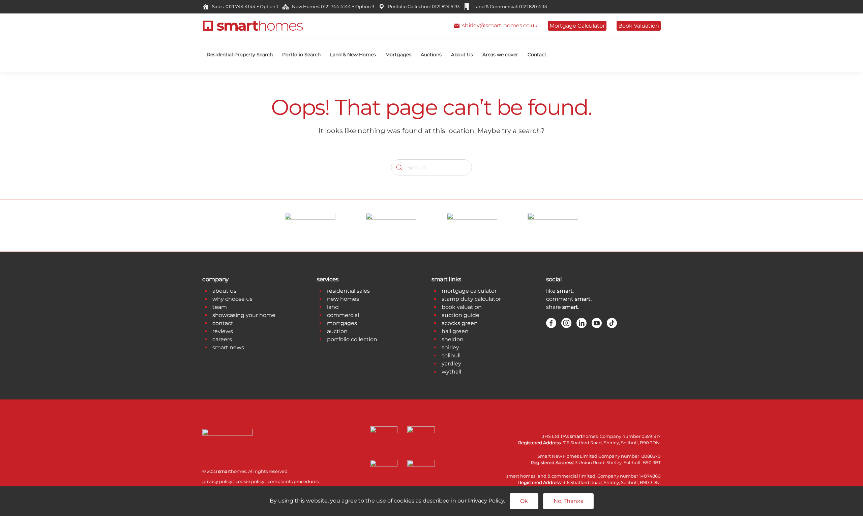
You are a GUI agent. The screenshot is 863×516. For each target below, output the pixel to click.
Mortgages (398, 55)
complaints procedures (293, 481)
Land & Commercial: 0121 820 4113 (509, 6)
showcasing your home (243, 315)
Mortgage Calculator (577, 26)
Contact (537, 55)
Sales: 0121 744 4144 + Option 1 (244, 6)
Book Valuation (638, 26)
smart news (228, 347)
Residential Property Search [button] (240, 55)
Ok (524, 501)
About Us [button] (462, 55)
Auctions (431, 55)
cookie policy (250, 481)
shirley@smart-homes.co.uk (498, 25)
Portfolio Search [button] (301, 55)
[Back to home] (252, 25)
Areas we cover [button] (500, 55)
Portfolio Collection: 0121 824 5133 (422, 6)
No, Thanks (568, 501)
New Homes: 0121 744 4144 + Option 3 (332, 6)
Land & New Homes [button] (353, 55)
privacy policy (217, 481)
